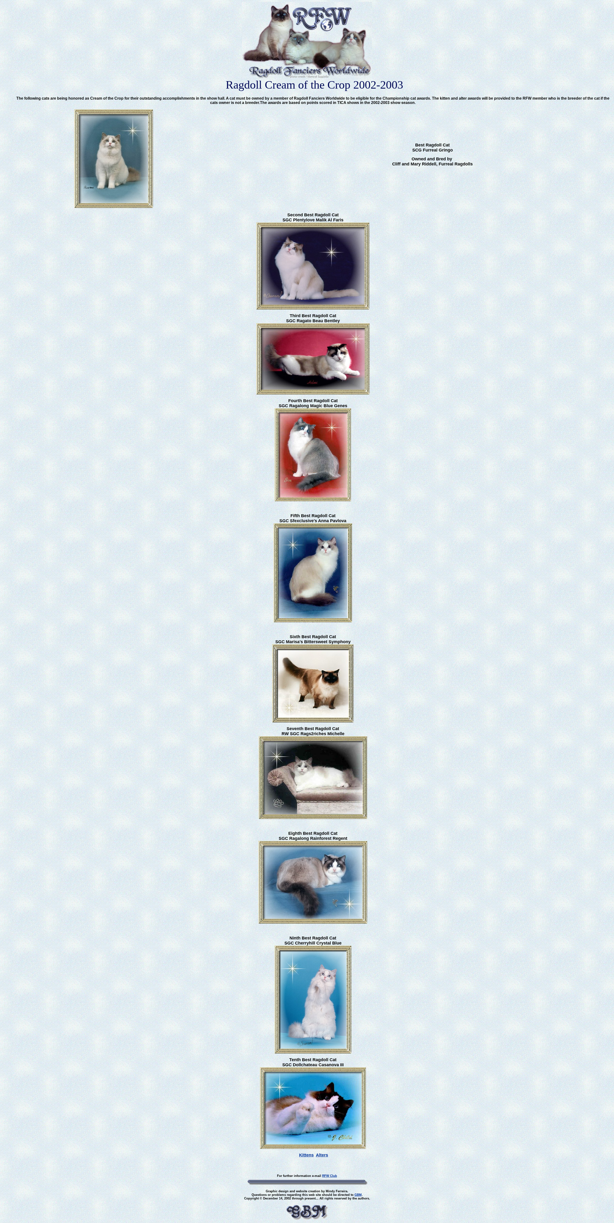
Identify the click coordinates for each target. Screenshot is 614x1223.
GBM (358, 1195)
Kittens (306, 1155)
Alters (322, 1155)
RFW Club (329, 1176)
